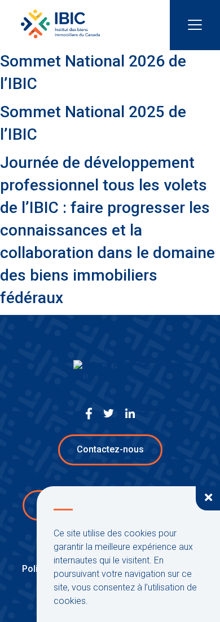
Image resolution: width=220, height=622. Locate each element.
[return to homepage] (60, 25)
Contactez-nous (110, 449)
